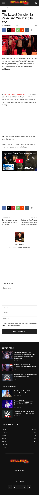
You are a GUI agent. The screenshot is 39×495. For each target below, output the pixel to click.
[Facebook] (4, 30)
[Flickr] (19, 487)
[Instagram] (24, 487)
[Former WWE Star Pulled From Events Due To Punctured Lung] (7, 414)
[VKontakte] (29, 487)
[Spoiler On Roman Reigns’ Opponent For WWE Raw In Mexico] (7, 367)
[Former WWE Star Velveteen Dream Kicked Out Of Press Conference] (7, 404)
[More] (32, 30)
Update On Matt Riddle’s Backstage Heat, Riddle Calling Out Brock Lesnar (29, 222)
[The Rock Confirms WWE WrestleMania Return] (7, 394)
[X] (9, 30)
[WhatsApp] (18, 30)
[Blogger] (10, 487)
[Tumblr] (27, 30)
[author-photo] (19, 242)
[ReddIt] (22, 30)
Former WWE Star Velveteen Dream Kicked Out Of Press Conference (23, 403)
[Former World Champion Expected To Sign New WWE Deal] (7, 377)
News (8, 8)
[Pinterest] (13, 30)
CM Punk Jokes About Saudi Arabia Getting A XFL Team (9, 222)
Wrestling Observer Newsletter (16, 94)
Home (3, 8)
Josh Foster (7, 25)
